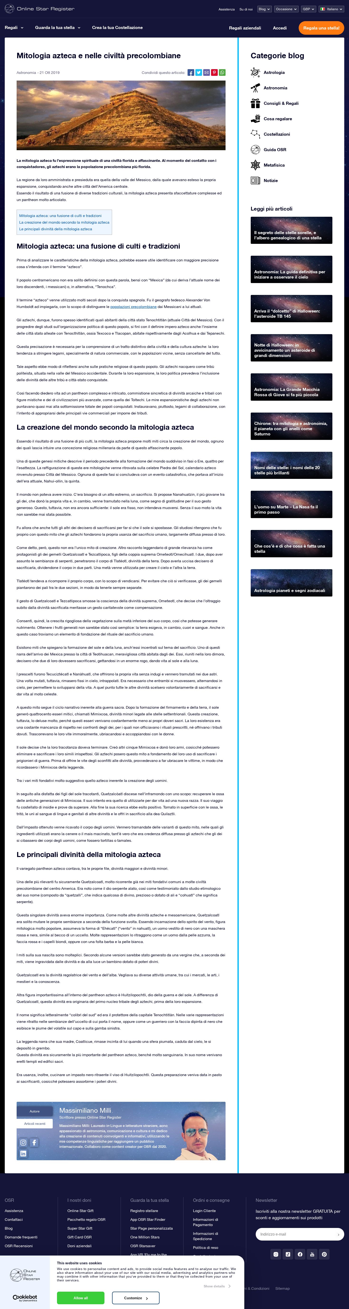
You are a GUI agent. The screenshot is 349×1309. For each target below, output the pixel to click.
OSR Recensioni (19, 1246)
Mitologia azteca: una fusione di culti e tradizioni (60, 215)
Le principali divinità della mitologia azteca (55, 229)
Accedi (280, 27)
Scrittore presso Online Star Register (90, 1117)
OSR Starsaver (142, 1246)
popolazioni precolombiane (133, 306)
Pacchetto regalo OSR (86, 1219)
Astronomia (26, 72)
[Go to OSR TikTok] (288, 1254)
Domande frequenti (21, 1237)
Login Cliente (204, 1210)
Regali (11, 27)
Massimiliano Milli (85, 1110)
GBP (306, 9)
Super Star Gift (79, 1228)
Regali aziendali (245, 27)
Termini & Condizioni (252, 1288)
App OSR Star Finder (147, 1219)
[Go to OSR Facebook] (300, 1254)
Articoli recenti (34, 1124)
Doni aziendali (79, 1246)
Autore (35, 1111)
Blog (262, 9)
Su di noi (246, 9)
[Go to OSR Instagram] (275, 1254)
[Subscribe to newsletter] (338, 1235)
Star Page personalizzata (151, 1228)
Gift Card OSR (79, 1237)
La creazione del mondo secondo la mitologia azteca (64, 222)
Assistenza (227, 9)
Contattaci (14, 1219)
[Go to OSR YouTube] (312, 1254)
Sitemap (282, 1288)
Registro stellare (144, 1210)
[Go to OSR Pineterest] (324, 1254)
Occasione (284, 9)
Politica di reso (205, 1247)
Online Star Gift (80, 1210)
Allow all (81, 1298)
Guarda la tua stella (55, 27)
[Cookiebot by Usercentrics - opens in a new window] (25, 1298)
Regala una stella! (321, 27)
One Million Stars (145, 1237)
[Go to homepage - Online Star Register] (39, 9)
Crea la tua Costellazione (117, 27)
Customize (133, 1298)
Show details (214, 1286)
